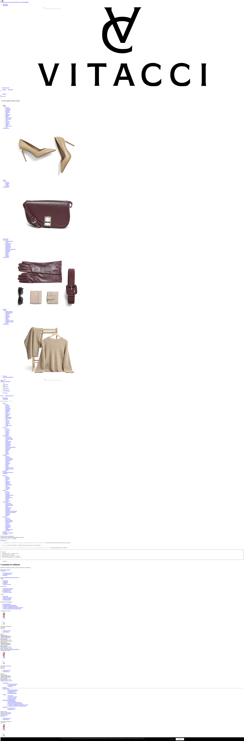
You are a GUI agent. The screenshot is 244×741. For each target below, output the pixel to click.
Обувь (4, 105)
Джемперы (8, 316)
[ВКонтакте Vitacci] (4, 613)
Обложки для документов (11, 511)
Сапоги (7, 122)
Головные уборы (9, 241)
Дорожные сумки (9, 495)
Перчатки (8, 251)
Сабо (7, 120)
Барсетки (8, 493)
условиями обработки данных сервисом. (58, 547)
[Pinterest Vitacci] (4, 616)
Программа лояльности (8, 377)
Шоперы (7, 185)
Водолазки (8, 313)
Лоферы (7, 115)
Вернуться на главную (5, 569)
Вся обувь (8, 405)
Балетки (7, 107)
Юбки (7, 322)
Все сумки (8, 429)
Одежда (4, 309)
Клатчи (7, 182)
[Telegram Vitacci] (4, 618)
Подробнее (172, 739)
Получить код (3, 540)
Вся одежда (8, 457)
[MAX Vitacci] (4, 624)
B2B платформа (4, 638)
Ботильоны (8, 109)
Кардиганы (8, 526)
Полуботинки (9, 117)
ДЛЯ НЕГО (7, 381)
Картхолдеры (8, 243)
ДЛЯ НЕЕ (3, 381)
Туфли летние (9, 125)
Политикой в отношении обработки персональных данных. (58, 542)
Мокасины (8, 483)
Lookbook (5, 473)
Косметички (8, 246)
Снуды (7, 254)
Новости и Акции (7, 584)
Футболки (8, 530)
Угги (7, 127)
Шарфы (7, 256)
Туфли (7, 124)
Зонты (7, 242)
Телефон (14, 538)
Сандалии (8, 121)
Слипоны (8, 123)
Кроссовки (8, 114)
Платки (7, 252)
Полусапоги (8, 119)
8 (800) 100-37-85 (5, 87)
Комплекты (8, 245)
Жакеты (7, 317)
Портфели (8, 496)
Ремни (7, 253)
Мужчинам (5, 5)
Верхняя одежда (9, 312)
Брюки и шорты (9, 311)
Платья (7, 319)
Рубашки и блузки (10, 320)
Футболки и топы (9, 321)
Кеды (7, 113)
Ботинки (7, 111)
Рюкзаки (7, 183)
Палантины (8, 250)
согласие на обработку (12, 545)
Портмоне (8, 514)
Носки (7, 318)
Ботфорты (8, 112)
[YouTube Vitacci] (4, 614)
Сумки (4, 180)
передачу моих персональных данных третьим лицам (29, 545)
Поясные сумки (9, 497)
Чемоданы (8, 500)
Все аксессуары (9, 437)
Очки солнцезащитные (11, 249)
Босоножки (8, 108)
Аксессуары (5, 238)
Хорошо (180, 739)
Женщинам (5, 4)
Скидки (4, 375)
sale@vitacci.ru (6, 631)
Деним (7, 314)
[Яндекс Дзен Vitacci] (3, 620)
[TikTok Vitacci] (3, 622)
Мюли (7, 116)
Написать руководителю (5, 636)
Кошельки (8, 248)
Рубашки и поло (9, 529)
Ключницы (8, 244)
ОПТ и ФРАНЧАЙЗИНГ (23, 2)
